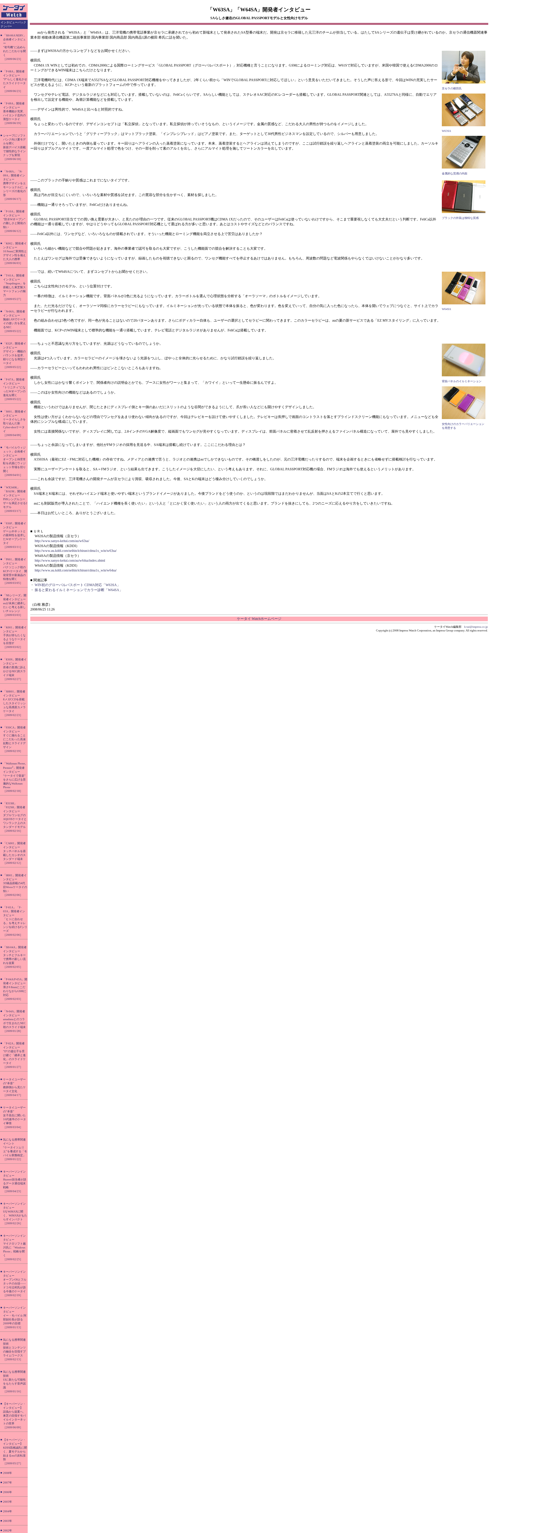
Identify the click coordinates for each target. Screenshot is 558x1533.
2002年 (7, 1530)
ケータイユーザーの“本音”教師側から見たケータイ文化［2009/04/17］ (14, 1087)
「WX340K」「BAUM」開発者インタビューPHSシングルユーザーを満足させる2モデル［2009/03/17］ (15, 499)
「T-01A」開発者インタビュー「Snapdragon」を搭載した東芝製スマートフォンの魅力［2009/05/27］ (14, 287)
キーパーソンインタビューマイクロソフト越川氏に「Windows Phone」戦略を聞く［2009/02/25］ (14, 1247)
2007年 (7, 1482)
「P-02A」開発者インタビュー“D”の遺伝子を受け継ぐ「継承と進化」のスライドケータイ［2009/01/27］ (14, 1055)
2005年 (7, 1501)
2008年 (7, 1473)
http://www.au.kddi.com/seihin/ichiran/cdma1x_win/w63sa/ (76, 550)
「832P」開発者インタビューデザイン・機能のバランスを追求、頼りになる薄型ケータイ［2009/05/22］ (14, 355)
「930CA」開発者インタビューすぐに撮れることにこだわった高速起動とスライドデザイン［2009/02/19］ (14, 739)
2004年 (7, 1511)
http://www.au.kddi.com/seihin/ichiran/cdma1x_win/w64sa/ (76, 570)
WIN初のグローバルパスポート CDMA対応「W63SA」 (77, 585)
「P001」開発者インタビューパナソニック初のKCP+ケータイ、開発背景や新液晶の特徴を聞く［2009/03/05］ (15, 571)
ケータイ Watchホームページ (259, 619)
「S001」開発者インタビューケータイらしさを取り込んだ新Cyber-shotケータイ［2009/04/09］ (14, 423)
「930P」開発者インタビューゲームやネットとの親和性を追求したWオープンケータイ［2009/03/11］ (14, 535)
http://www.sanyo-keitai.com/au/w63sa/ (62, 541)
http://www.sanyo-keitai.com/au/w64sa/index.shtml (70, 560)
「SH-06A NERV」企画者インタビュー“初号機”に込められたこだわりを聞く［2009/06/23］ (14, 47)
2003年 (7, 1521)
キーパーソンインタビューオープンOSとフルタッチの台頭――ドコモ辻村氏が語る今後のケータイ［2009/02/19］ (14, 1283)
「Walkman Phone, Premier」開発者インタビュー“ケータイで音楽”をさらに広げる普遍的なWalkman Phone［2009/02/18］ (14, 777)
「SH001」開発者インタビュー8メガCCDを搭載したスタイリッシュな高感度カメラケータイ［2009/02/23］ (14, 703)
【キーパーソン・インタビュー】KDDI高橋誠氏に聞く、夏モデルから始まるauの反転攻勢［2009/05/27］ (15, 1451)
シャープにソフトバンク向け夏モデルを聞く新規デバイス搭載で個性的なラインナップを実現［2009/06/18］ (14, 147)
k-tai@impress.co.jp (476, 626)
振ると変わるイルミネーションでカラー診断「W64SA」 (79, 590)
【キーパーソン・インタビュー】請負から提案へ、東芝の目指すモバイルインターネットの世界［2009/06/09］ (14, 1415)
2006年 (7, 1492)
